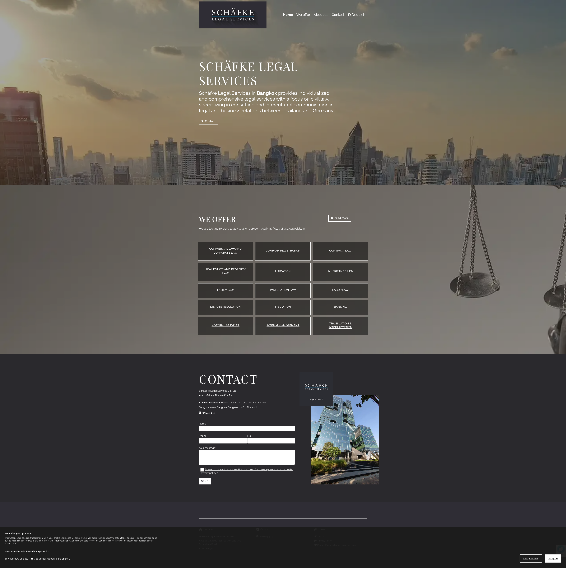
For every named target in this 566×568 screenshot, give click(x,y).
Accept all (553, 558)
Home (288, 15)
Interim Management (282, 325)
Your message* (207, 447)
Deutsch (358, 15)
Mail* (250, 435)
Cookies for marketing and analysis (52, 558)
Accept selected (530, 558)
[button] (208, 121)
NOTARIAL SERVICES (225, 325)
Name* (203, 423)
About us (321, 15)
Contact (338, 15)
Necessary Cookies (18, 558)
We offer (303, 15)
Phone (203, 435)
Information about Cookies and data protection (27, 551)
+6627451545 (209, 412)
